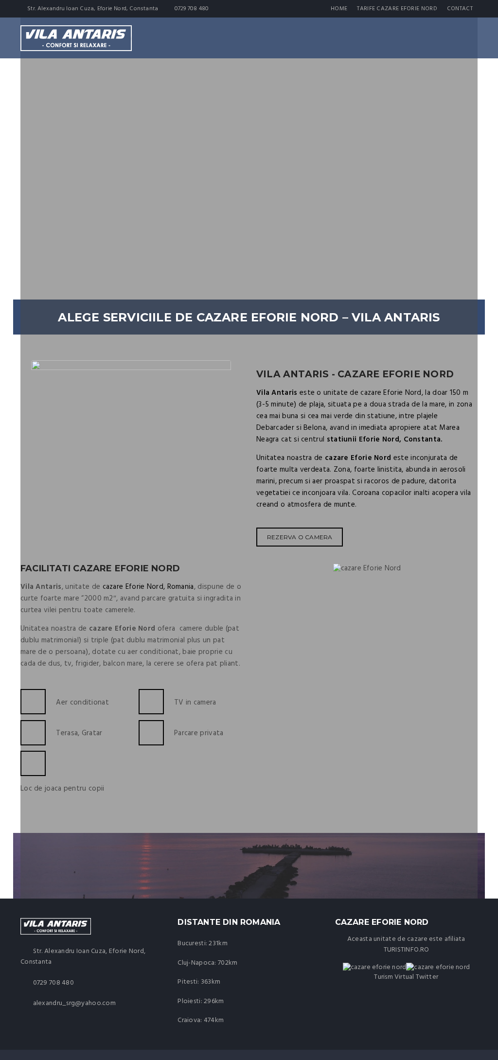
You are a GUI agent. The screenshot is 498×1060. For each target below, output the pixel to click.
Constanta (422, 439)
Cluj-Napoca (196, 963)
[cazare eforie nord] (438, 967)
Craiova (189, 1020)
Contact (460, 9)
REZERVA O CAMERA (299, 537)
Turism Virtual (394, 977)
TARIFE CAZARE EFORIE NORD (397, 9)
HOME (339, 9)
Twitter (427, 977)
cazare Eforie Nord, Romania (148, 587)
